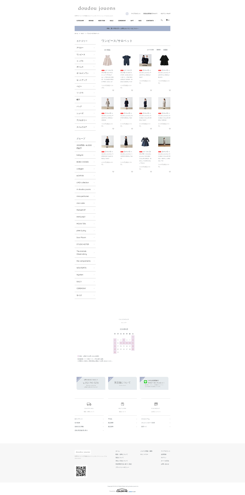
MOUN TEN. (81, 224)
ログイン (163, 457)
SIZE (139, 20)
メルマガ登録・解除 (146, 451)
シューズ (80, 113)
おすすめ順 (150, 50)
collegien (80, 169)
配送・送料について (122, 454)
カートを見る (165, 461)
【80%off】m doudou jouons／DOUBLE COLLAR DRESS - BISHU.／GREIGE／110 (164, 156)
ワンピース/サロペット (93, 33)
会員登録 (163, 454)
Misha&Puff (81, 210)
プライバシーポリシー (122, 467)
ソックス (80, 93)
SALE (111, 20)
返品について (120, 457)
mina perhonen (83, 196)
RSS (141, 454)
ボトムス (80, 67)
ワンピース (81, 54)
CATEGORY (80, 20)
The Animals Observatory (82, 252)
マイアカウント (136, 13)
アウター (80, 48)
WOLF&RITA (81, 268)
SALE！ (83, 33)
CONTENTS (150, 20)
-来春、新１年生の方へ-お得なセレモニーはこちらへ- (122, 28)
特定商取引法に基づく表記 (124, 464)
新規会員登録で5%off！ (150, 13)
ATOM (146, 454)
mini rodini (81, 203)
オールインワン (83, 73)
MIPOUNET (81, 217)
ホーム (76, 33)
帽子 (78, 99)
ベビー (79, 86)
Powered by (112, 491)
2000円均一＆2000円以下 (84, 146)
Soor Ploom (81, 237)
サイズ (79, 295)
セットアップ (82, 80)
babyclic (80, 155)
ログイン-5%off (165, 13)
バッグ (79, 106)
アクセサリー (82, 120)
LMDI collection (83, 182)
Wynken (80, 275)
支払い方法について (122, 461)
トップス (80, 61)
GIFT (132, 20)
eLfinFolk (80, 176)
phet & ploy (81, 230)
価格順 (159, 50)
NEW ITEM (101, 20)
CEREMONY (122, 20)
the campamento (84, 261)
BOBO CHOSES (83, 162)
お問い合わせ (165, 464)
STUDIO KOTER (83, 244)
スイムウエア (82, 127)
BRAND (91, 20)
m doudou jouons (84, 189)
